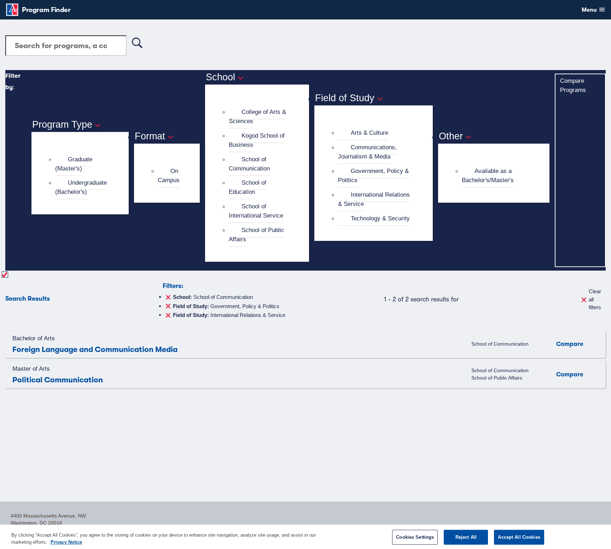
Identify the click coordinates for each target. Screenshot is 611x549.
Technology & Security (380, 218)
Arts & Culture (369, 132)
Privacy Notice (66, 541)
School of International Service (256, 211)
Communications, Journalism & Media (367, 152)
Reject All (466, 537)
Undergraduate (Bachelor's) (81, 187)
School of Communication (249, 164)
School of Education (247, 187)
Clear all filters (595, 299)
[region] (305, 537)
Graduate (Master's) (73, 164)
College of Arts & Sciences (257, 116)
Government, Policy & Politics (373, 175)
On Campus (169, 175)
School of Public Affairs (256, 234)
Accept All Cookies (519, 537)
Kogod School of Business (257, 140)
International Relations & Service (374, 199)
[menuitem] (83, 164)
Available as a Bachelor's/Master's (488, 175)
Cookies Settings (415, 537)
